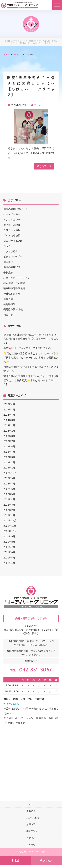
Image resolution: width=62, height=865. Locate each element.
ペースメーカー (11, 214)
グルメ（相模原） (13, 235)
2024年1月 (9, 430)
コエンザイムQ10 (13, 240)
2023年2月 (9, 462)
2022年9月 (9, 478)
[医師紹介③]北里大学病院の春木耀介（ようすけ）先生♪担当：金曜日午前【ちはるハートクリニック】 (31, 338)
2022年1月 (9, 515)
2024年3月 (9, 420)
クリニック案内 (31, 817)
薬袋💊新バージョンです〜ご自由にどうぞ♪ (27, 348)
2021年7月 (9, 547)
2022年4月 (9, 499)
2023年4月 (9, 451)
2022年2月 (9, 510)
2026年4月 (9, 404)
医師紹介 (31, 811)
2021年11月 (9, 525)
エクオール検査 (11, 225)
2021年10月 (10, 531)
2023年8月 (9, 436)
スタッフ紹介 (10, 251)
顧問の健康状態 (11, 267)
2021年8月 (9, 541)
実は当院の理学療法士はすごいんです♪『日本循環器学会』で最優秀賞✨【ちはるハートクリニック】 (31, 380)
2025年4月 (9, 409)
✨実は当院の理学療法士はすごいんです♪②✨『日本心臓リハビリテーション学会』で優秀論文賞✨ (31, 357)
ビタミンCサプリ (12, 256)
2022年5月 (9, 494)
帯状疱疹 (8, 272)
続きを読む (43, 166)
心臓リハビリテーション (16, 277)
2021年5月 (9, 557)
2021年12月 (10, 520)
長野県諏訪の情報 (13, 309)
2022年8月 (9, 483)
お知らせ (8, 314)
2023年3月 (9, 457)
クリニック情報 (11, 230)
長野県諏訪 (9, 304)
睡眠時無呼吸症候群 (14, 288)
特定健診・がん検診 (14, 283)
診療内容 (31, 824)
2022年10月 (10, 473)
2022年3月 (9, 504)
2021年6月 (9, 552)
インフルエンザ (11, 219)
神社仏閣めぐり (11, 293)
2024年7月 (9, 414)
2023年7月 (9, 441)
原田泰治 (8, 262)
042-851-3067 (31, 669)
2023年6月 (9, 446)
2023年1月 (9, 467)
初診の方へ (31, 831)
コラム (37, 105)
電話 (16, 860)
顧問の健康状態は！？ (15, 209)
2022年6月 (9, 489)
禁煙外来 (8, 299)
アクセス (48, 860)
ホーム (31, 804)
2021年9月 (9, 536)
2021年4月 (9, 563)
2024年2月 (9, 425)
